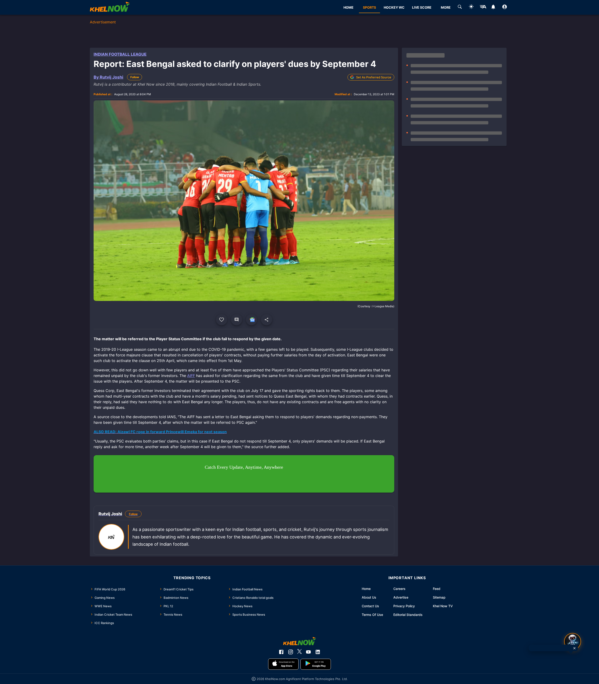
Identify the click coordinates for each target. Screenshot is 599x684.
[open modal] (572, 641)
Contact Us (370, 606)
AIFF (191, 375)
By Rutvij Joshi (108, 77)
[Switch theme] (471, 7)
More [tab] (446, 7)
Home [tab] (348, 7)
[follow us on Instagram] (290, 652)
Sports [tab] (369, 7)
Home (366, 589)
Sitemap (439, 597)
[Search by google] (459, 7)
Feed (436, 589)
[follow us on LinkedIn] (318, 652)
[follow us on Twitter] (299, 652)
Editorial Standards (408, 615)
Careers (399, 589)
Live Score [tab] (421, 7)
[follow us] (251, 319)
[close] (574, 648)
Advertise (400, 597)
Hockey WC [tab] (394, 7)
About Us (369, 597)
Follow (134, 77)
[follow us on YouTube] (308, 652)
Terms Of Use (372, 615)
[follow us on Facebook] (281, 652)
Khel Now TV (443, 606)
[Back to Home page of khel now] (110, 7)
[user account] (504, 7)
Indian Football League (120, 54)
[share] (266, 319)
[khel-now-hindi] (483, 7)
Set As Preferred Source (373, 77)
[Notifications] (493, 7)
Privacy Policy (404, 606)
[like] (221, 319)
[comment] (236, 319)
